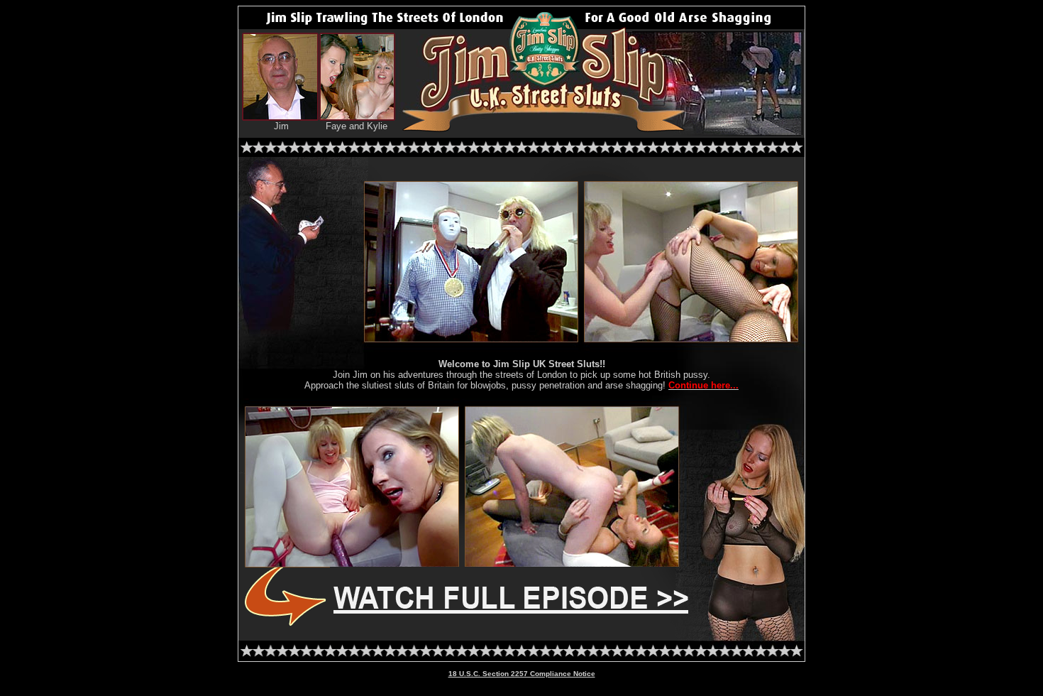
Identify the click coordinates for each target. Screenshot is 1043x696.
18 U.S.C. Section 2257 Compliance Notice (521, 674)
